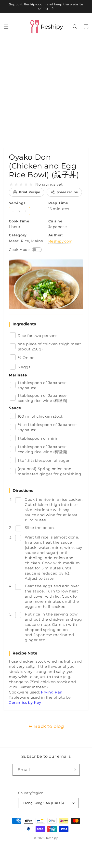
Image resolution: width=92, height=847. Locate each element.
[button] (6, 26)
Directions (23, 490)
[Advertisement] (46, 89)
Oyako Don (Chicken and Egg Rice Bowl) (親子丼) (44, 166)
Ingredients (24, 324)
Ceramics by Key (25, 702)
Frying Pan (52, 692)
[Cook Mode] (37, 249)
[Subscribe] (74, 770)
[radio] (11, 184)
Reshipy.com (60, 241)
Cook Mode (19, 249)
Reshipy (52, 838)
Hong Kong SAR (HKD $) (43, 803)
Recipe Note (25, 653)
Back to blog (49, 726)
